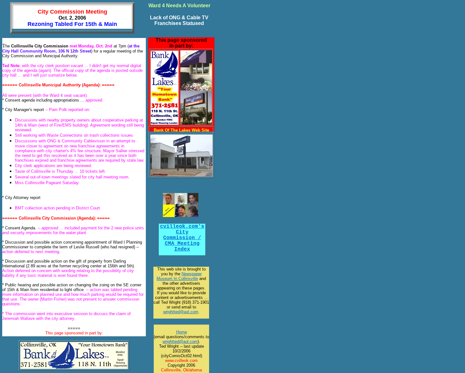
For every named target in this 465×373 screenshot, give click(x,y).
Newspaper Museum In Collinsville (179, 276)
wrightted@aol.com (180, 341)
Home (181, 332)
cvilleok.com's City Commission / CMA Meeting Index (182, 238)
